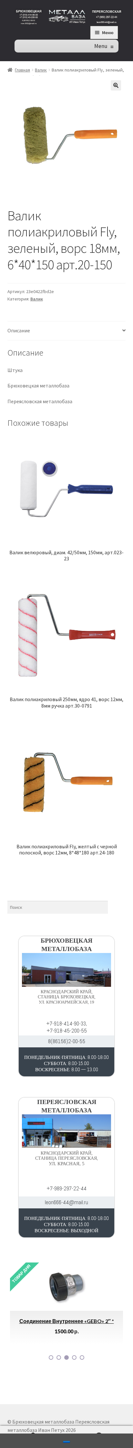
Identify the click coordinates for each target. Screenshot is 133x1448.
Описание (18, 330)
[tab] (66, 330)
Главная (22, 70)
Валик (41, 70)
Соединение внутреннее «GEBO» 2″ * (66, 1321)
